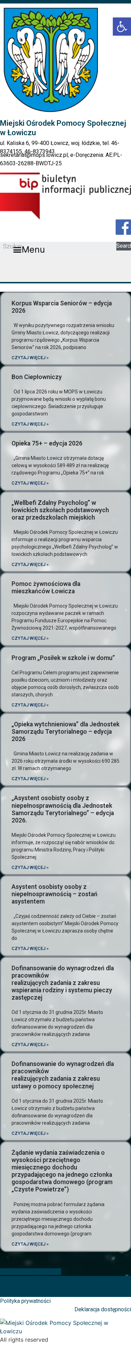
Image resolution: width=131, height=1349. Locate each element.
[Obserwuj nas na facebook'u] (123, 227)
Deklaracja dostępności (102, 1309)
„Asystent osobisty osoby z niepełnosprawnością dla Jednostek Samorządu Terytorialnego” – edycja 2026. (63, 809)
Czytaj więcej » (30, 357)
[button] (29, 250)
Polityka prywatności (25, 1301)
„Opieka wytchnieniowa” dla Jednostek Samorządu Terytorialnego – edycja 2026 (65, 731)
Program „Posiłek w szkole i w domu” (63, 657)
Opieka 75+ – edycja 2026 (47, 443)
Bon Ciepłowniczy (37, 376)
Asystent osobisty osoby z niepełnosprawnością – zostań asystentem (54, 894)
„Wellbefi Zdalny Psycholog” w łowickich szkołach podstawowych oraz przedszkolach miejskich (60, 510)
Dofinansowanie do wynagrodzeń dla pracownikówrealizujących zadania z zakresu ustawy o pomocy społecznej (63, 1074)
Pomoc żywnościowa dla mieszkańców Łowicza (46, 587)
